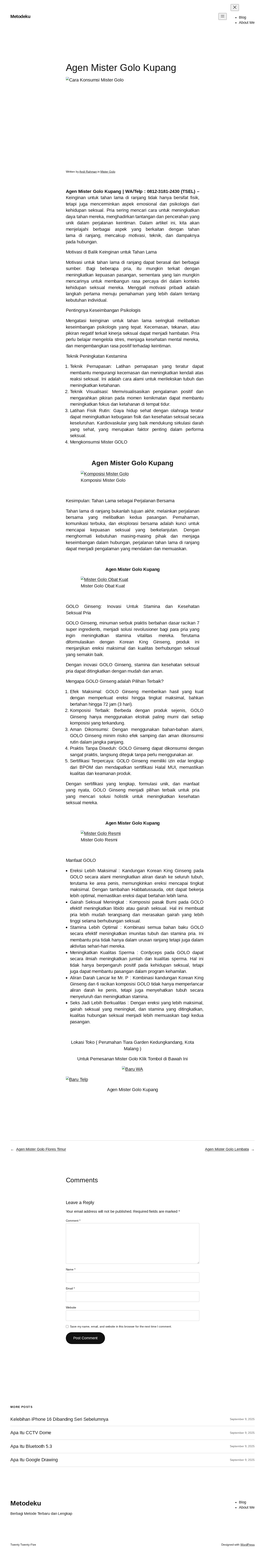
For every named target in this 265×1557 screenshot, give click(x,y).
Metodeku (20, 16)
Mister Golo (107, 171)
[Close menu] (235, 7)
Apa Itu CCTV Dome (30, 1432)
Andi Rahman (88, 171)
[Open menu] (222, 16)
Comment (73, 1220)
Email (70, 1288)
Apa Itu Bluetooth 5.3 (31, 1446)
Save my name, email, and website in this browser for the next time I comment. (121, 1326)
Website (71, 1307)
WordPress (247, 1544)
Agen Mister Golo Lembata (227, 1149)
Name (70, 1269)
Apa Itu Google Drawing (34, 1459)
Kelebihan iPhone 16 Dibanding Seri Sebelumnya (59, 1419)
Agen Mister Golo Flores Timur (41, 1149)
